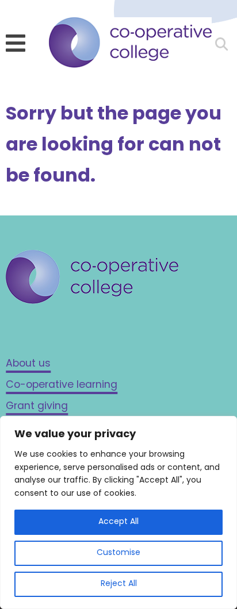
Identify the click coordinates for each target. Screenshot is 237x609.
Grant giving (37, 406)
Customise (118, 553)
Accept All (118, 522)
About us (28, 364)
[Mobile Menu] (15, 43)
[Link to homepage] (130, 45)
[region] (118, 512)
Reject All (119, 584)
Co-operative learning (61, 385)
